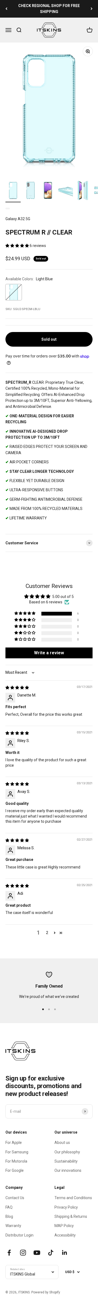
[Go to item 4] (65, 191)
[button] (17, 245)
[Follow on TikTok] (50, 1252)
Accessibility (65, 1235)
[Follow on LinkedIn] (64, 1252)
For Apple (13, 1142)
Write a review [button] (49, 652)
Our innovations (67, 1170)
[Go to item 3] (48, 191)
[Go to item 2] (30, 191)
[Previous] (6, 9)
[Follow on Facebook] (9, 1252)
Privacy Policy (66, 1207)
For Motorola (16, 1161)
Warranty (13, 1226)
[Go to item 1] (13, 191)
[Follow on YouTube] (37, 1252)
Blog (9, 1216)
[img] (17, 687)
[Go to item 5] (82, 191)
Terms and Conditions (73, 1198)
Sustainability (66, 1161)
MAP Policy (64, 1226)
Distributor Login (19, 1235)
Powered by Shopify (45, 1292)
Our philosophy (67, 1152)
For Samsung (16, 1152)
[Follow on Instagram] (23, 1252)
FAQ (9, 1207)
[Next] (92, 9)
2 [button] (47, 932)
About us (62, 1142)
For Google (14, 1170)
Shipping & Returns (70, 1216)
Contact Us (14, 1198)
